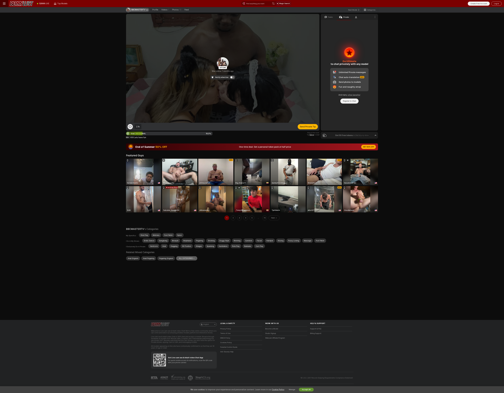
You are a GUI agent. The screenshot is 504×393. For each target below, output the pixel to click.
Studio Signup (270, 333)
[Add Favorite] (130, 126)
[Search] (273, 3)
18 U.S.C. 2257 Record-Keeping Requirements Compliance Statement (326, 378)
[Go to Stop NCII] (203, 377)
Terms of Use (225, 333)
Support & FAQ (315, 329)
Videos (165, 10)
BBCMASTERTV (135, 229)
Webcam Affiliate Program (275, 338)
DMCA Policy (225, 338)
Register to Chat (349, 101)
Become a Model (271, 329)
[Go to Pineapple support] (190, 377)
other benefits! (354, 95)
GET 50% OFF (368, 147)
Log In (496, 4)
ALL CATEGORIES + (187, 258)
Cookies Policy (226, 343)
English (206, 324)
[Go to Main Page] (21, 3)
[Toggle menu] (4, 3)
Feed (186, 10)
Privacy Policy (225, 329)
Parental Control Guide (228, 347)
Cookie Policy (278, 390)
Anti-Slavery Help (226, 352)
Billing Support (315, 333)
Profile (155, 10)
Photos (176, 10)
